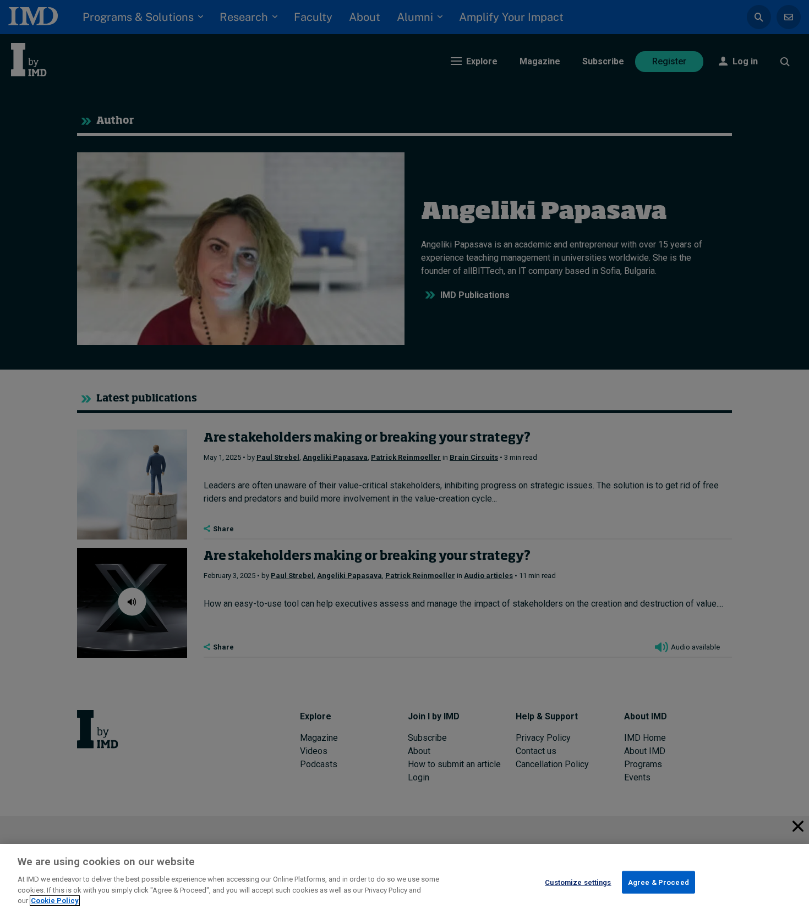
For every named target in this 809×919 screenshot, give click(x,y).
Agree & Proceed (658, 882)
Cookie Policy (55, 900)
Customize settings (578, 882)
